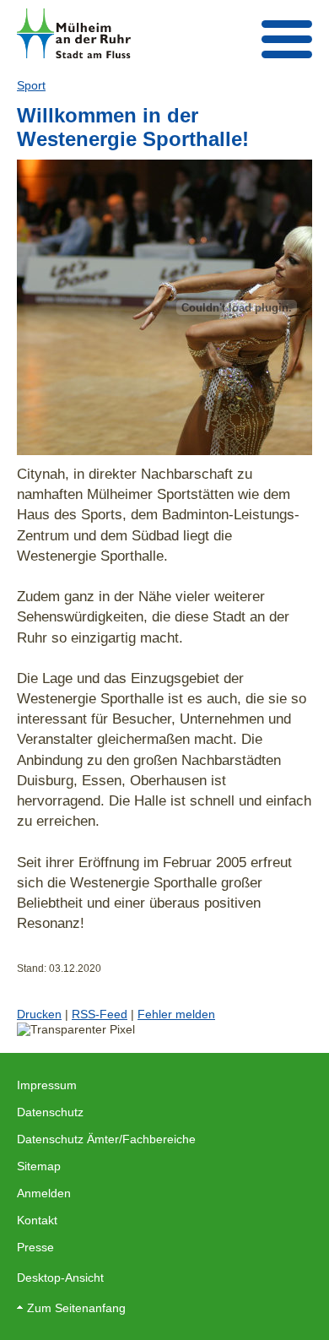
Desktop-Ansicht (60, 1277)
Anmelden (44, 1193)
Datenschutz (50, 1112)
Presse (35, 1247)
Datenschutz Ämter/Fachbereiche (106, 1139)
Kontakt (37, 1220)
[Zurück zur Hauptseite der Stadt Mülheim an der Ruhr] (74, 33)
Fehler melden (176, 1014)
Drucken (39, 1014)
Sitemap (39, 1166)
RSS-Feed (99, 1014)
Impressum (47, 1085)
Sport (31, 85)
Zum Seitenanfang (76, 1308)
